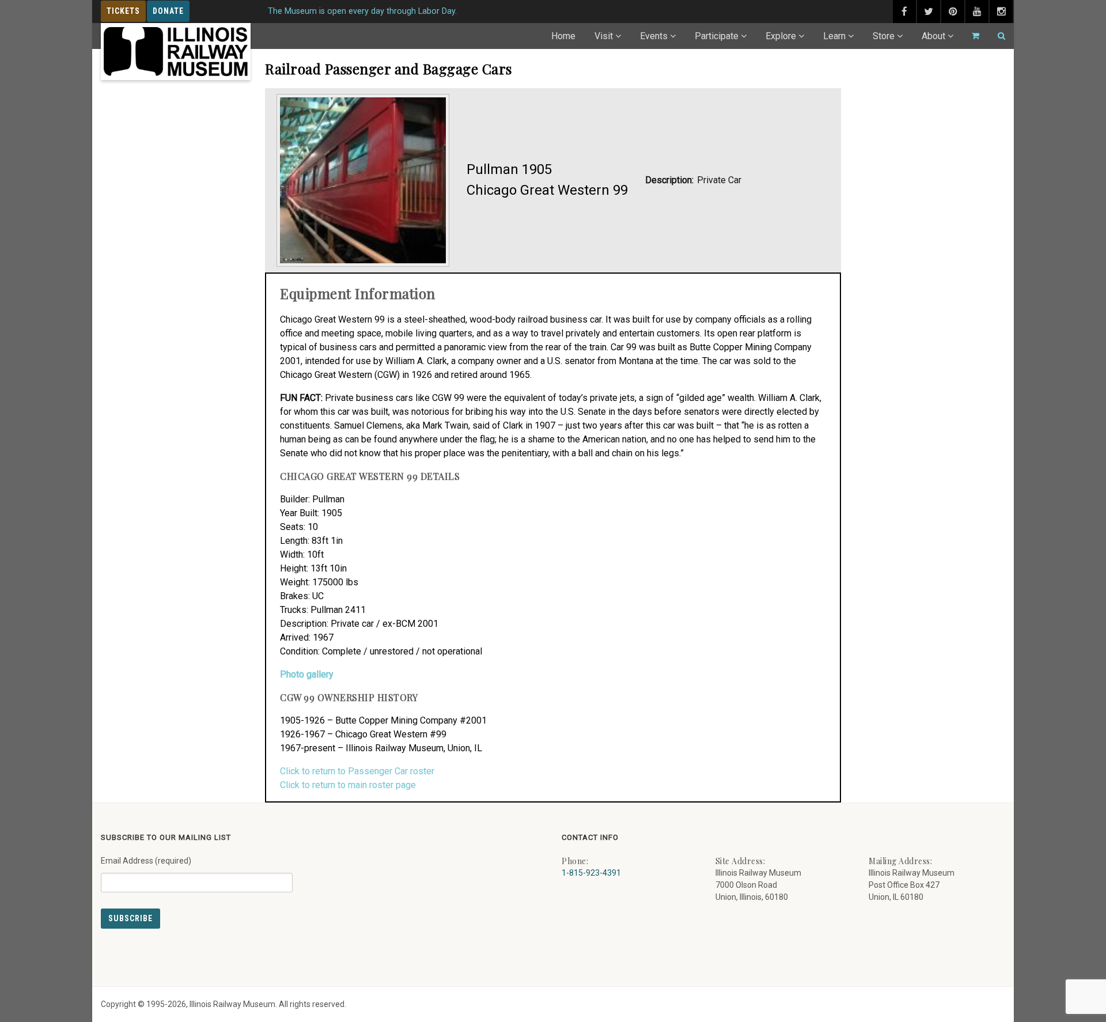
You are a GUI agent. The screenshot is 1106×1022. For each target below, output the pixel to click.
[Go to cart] (970, 36)
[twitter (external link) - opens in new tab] (928, 11)
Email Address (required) (146, 860)
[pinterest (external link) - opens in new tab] (952, 11)
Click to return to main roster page (348, 784)
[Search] (996, 36)
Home (563, 36)
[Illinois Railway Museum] (176, 51)
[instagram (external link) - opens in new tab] (1001, 11)
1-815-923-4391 (591, 872)
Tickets (123, 11)
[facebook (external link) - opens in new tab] (904, 11)
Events (654, 36)
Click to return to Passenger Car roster (357, 771)
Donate (168, 11)
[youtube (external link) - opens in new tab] (976, 11)
